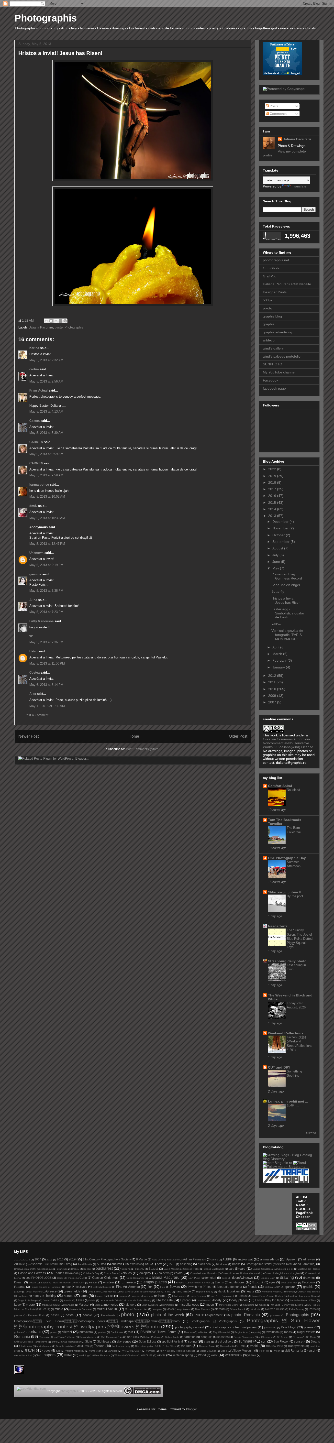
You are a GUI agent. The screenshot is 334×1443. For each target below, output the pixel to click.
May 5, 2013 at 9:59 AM (46, 454)
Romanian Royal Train (51, 1337)
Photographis (45, 18)
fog (209, 1286)
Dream (18, 1282)
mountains (248, 1304)
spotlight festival (172, 1341)
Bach (172, 1264)
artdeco (269, 340)
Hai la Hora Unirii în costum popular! (140, 1291)
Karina (34, 348)
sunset (298, 1341)
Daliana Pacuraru (41, 327)
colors (178, 1273)
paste (59, 327)
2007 (272, 702)
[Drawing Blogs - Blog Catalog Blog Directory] (289, 1159)
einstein (108, 1282)
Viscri (277, 1350)
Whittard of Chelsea (125, 1355)
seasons (223, 1336)
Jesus (243, 1295)
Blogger (191, 1409)
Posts (273, 106)
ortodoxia (255, 1309)
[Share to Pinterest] (65, 320)
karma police (39, 484)
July (275, 555)
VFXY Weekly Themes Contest (177, 1350)
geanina (35, 574)
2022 (272, 469)
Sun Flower (281, 1341)
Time (241, 1345)
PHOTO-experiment (209, 1315)
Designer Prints (275, 292)
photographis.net (276, 260)
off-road (219, 1309)
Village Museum (242, 1350)
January (279, 667)
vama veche (96, 1350)
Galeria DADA (273, 1287)
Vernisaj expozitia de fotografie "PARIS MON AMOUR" (287, 635)
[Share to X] (55, 320)
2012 (272, 676)
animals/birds (269, 1259)
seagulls (206, 1336)
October (279, 535)
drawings (309, 1277)
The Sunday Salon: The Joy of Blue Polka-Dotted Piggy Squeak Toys (299, 938)
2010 (272, 689)
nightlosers (184, 1309)
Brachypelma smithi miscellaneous (33, 1269)
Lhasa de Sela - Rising (138, 1300)
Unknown (36, 553)
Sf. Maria (311, 1337)
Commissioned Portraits (203, 1273)
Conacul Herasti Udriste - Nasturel (240, 1273)
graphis (268, 324)
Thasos (99, 1346)
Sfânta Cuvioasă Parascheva (30, 1341)
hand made (183, 1291)
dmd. (33, 506)
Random (189, 1332)
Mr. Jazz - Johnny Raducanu (287, 1304)
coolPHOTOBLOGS (39, 1277)
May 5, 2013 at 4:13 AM (46, 411)
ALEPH (227, 1259)
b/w (159, 1264)
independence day (142, 1296)
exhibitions (237, 1282)
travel (30, 1350)
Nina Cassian (202, 1309)
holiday (51, 1296)
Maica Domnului (51, 1304)
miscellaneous (189, 1304)
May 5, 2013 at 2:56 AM (46, 381)
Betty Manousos (41, 621)
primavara (86, 1332)
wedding (84, 1355)
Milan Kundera (150, 1304)
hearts (249, 1291)
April (276, 647)
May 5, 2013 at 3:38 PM (46, 590)
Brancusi (62, 1269)
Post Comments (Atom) (142, 749)
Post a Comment (36, 715)
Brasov (75, 1269)
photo (127, 1314)
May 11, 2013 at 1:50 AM (47, 706)
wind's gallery (273, 348)
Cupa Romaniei (135, 1278)
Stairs (207, 1341)
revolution (272, 1332)
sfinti (54, 1341)
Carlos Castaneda (214, 1269)
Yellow (276, 624)
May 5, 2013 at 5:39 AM (46, 433)
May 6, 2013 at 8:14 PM (46, 685)
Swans (315, 1341)
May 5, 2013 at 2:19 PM (46, 565)
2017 (272, 489)
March (277, 654)
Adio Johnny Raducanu (165, 1259)
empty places (155, 1282)
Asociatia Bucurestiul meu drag (51, 1264)
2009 (272, 696)
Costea (34, 421)
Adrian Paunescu (194, 1259)
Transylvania (296, 1345)
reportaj (256, 1332)
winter (161, 1355)
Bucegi (87, 1269)
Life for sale (164, 1300)
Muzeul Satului (107, 1309)
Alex (32, 694)
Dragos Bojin (268, 1278)
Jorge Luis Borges (28, 1300)
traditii (254, 1346)
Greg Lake (94, 1291)
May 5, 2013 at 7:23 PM (46, 612)
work (214, 1355)
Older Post (238, 736)
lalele (92, 1300)
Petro (33, 651)
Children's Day (91, 1273)
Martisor (84, 1304)
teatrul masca (44, 1346)
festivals (81, 1286)
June (276, 562)
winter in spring (183, 1355)
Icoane (99, 1296)
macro (30, 1304)
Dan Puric (194, 1278)
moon (210, 1304)
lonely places (238, 1300)
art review (308, 1259)
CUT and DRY (279, 1067)
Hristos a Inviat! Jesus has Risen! (286, 600)
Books (236, 1264)
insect (162, 1296)
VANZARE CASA (132, 1350)
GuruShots (271, 268)
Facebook (270, 380)
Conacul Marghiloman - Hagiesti (282, 1273)
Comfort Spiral (280, 786)
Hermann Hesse (271, 1291)
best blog (186, 1264)
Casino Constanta (263, 1269)
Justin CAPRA (51, 1300)
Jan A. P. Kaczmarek (222, 1296)
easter (93, 1282)
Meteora (130, 1304)
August (278, 548)
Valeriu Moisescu (74, 1350)
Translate (299, 186)
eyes (272, 1282)
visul (312, 1350)
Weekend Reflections (285, 1033)
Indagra (123, 1296)
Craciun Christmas (105, 1277)
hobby (37, 1295)
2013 (272, 516)
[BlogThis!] (51, 320)
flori (150, 1287)
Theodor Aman (207, 1346)
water (68, 1355)
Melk (97, 1304)
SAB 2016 (133, 1337)
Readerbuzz (278, 926)
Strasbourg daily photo (287, 961)
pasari (55, 1315)
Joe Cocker (276, 1296)
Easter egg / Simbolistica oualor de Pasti (287, 613)
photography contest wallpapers (234, 1327)
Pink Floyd (288, 1327)
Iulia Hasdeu (179, 1296)
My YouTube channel (279, 372)
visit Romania (294, 1350)
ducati (32, 1282)
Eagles (44, 1282)
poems (308, 1327)
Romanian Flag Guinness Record (286, 576)
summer (245, 1341)
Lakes (80, 1300)
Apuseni (291, 1259)
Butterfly (277, 591)
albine (214, 1259)
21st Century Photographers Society (107, 1259)
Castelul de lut (285, 1269)
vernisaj (150, 1350)
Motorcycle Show (228, 1304)
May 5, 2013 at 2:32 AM (46, 360)
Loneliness (203, 1300)
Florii (162, 1287)
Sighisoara (104, 1341)
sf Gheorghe (265, 1337)
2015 (272, 502)
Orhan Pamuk (237, 1309)
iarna (84, 1296)
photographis (69, 1391)
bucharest (104, 1268)
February (280, 660)
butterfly (139, 1269)
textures (83, 1345)
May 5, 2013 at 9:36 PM (46, 642)
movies (263, 1304)
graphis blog (272, 316)
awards (135, 1264)
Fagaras (19, 1286)
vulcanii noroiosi (23, 1355)
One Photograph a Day (287, 858)
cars (231, 1268)
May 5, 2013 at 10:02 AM (47, 496)
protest (102, 1332)
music (59, 1309)
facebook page (274, 388)
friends (252, 1287)
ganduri (290, 1287)
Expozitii (258, 1282)
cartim (34, 369)
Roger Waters (306, 1332)
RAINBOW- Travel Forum (158, 1332)
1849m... (293, 1105)
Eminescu (129, 1282)
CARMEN (36, 442)
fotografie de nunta (229, 1286)
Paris (312, 1309)
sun (263, 1341)
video (224, 1350)
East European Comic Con (68, 1282)
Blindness (221, 1264)
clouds (127, 1273)
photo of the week (167, 1315)
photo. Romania (245, 1315)
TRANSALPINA (274, 1346)
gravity (18, 1291)
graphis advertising (277, 332)
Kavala (67, 1300)
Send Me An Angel (285, 585)
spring (192, 1341)
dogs (224, 1278)
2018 (272, 482)
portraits (34, 1332)
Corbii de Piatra (66, 1278)
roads (288, 1332)
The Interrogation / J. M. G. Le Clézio (156, 1346)
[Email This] (46, 320)
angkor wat (245, 1259)
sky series (124, 1341)
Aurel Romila (85, 1264)
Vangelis (112, 1350)
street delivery (224, 1341)
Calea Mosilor (171, 1269)
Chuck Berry (111, 1273)
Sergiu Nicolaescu (244, 1337)
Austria (101, 1264)
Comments (278, 114)
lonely (217, 1300)
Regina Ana (241, 1332)
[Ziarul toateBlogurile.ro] (299, 1163)
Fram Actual (38, 390)
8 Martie (141, 1259)
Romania (22, 1336)
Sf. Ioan (297, 1337)
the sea (186, 1346)
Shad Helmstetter (71, 1341)
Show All (311, 1132)
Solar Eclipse (147, 1341)
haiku (168, 1291)
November (280, 528)
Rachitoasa (117, 1332)
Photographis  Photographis (214, 1321)
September (281, 542)
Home (134, 736)
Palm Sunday (296, 1309)
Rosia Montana (88, 1337)
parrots (18, 1315)
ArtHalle (19, 1264)
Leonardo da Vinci (110, 1300)
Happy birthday (204, 1291)
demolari (210, 1277)
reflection (203, 1332)
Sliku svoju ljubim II (284, 892)
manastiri (69, 1304)
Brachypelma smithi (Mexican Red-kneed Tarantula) (280, 1264)
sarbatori (190, 1336)
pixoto (267, 308)
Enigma (180, 1282)
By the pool (295, 896)
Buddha (126, 1269)
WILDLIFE (147, 1355)
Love (17, 1304)
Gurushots (110, 1291)
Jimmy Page (259, 1296)
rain (130, 1332)
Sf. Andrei (282, 1337)
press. (53, 1332)
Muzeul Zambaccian (136, 1309)
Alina (33, 600)
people (87, 1315)
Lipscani (185, 1300)
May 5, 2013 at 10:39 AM (47, 518)
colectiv (164, 1273)
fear (68, 1286)
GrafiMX (269, 276)
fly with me (195, 1286)
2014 (272, 509)
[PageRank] (306, 1229)
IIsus (110, 1295)
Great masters (34, 1291)
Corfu (83, 1277)
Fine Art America (128, 1287)
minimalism (168, 1304)
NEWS (170, 1309)
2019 (272, 476)
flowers (175, 1287)
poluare (18, 1332)
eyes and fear (289, 1282)
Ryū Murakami (109, 1337)
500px (267, 300)
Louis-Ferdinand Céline (303, 1300)
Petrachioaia (108, 1315)
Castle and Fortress (32, 1273)
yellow (251, 1355)
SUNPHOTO (272, 364)
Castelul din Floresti (309, 1269)
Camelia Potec (191, 1269)
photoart (275, 1315)
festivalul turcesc (102, 1287)
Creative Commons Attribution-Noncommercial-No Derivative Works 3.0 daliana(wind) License (288, 743)
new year (157, 1309)
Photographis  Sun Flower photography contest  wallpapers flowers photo (96, 1321)
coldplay (145, 1273)
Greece (51, 1291)
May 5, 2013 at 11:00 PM (47, 663)
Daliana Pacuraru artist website (287, 284)
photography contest (189, 1327)
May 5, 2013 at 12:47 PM (47, 544)
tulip (58, 1350)
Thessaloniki (227, 1346)
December (280, 522)
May (276, 568)
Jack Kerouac (198, 1296)
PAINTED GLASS (275, 1309)
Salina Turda (172, 1337)
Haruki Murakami (229, 1291)
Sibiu (88, 1341)
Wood (202, 1355)
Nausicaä (293, 790)
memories (111, 1304)
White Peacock (101, 1355)
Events (219, 1282)
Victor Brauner (208, 1350)
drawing (287, 1277)
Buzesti (153, 1268)
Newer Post (28, 736)
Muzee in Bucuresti (81, 1309)
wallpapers (46, 1355)
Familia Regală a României (46, 1287)
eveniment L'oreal (199, 1282)
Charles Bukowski (66, 1273)
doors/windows (242, 1277)
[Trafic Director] (286, 1182)
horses (68, 1296)
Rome (71, 1337)
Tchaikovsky (25, 1346)
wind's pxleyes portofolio (282, 356)
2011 (272, 682)
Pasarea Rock (36, 1315)
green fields (72, 1291)
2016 (272, 496)
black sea (204, 1264)
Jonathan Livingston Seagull (304, 1296)
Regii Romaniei (221, 1332)
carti (242, 1268)
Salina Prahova (152, 1337)
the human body (121, 1346)
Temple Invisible (65, 1346)
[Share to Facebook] (60, 320)
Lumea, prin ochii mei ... (288, 1101)
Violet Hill (264, 1350)
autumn (116, 1264)
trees (47, 1350)
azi (147, 1264)
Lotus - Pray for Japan (270, 1300)
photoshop (270, 1327)
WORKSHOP (233, 1355)
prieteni (67, 1332)
